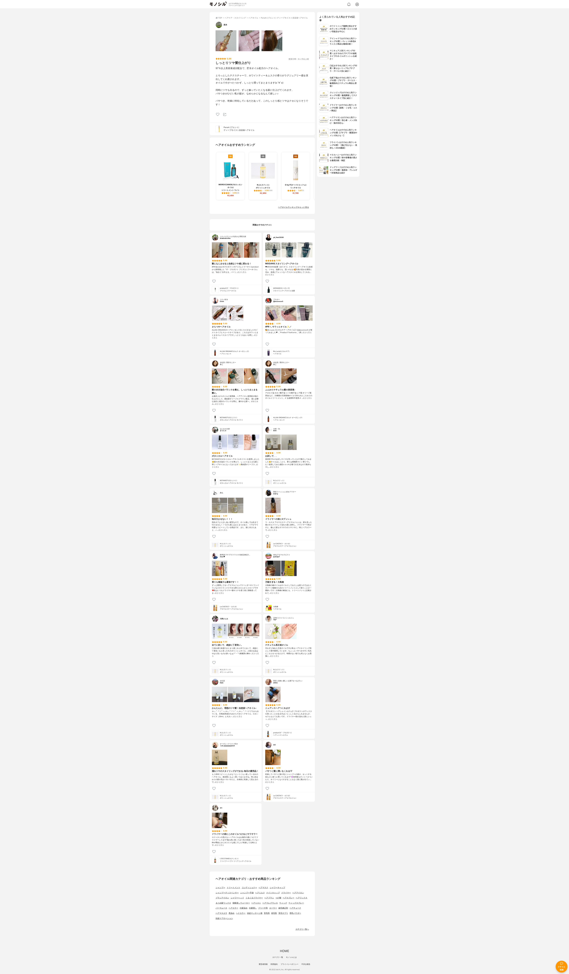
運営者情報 (263, 964)
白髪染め (243, 908)
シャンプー (220, 887)
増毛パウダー (295, 913)
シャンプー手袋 (247, 893)
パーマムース (221, 908)
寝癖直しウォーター (241, 903)
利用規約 (274, 964)
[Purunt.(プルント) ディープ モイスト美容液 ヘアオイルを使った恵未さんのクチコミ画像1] (226, 40)
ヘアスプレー (288, 898)
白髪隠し (253, 908)
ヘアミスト (256, 903)
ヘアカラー (233, 908)
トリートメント (233, 887)
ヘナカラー (241, 913)
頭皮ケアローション (224, 918)
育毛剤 (267, 913)
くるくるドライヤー (254, 898)
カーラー (273, 908)
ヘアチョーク (295, 908)
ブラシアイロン (222, 898)
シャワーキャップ (277, 887)
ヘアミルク (260, 893)
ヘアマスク (263, 887)
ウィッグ (283, 903)
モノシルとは (291, 957)
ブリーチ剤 (263, 908)
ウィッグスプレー (296, 903)
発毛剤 (274, 913)
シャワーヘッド (237, 898)
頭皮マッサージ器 (254, 913)
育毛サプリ (283, 913)
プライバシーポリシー (289, 964)
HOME (284, 951)
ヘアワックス (301, 898)
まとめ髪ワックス (223, 903)
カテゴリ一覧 (277, 957)
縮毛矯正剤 (283, 908)
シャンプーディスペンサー (227, 893)
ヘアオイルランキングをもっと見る (293, 207)
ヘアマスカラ (221, 913)
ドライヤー (286, 893)
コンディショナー (249, 887)
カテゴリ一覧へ (302, 929)
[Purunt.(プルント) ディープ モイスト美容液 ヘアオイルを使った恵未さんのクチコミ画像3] (272, 40)
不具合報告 (305, 964)
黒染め (231, 913)
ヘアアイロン (298, 893)
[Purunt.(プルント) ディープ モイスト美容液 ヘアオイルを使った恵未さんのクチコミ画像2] (249, 40)
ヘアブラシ (269, 898)
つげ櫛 (278, 898)
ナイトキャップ (273, 893)
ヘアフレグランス (270, 903)
